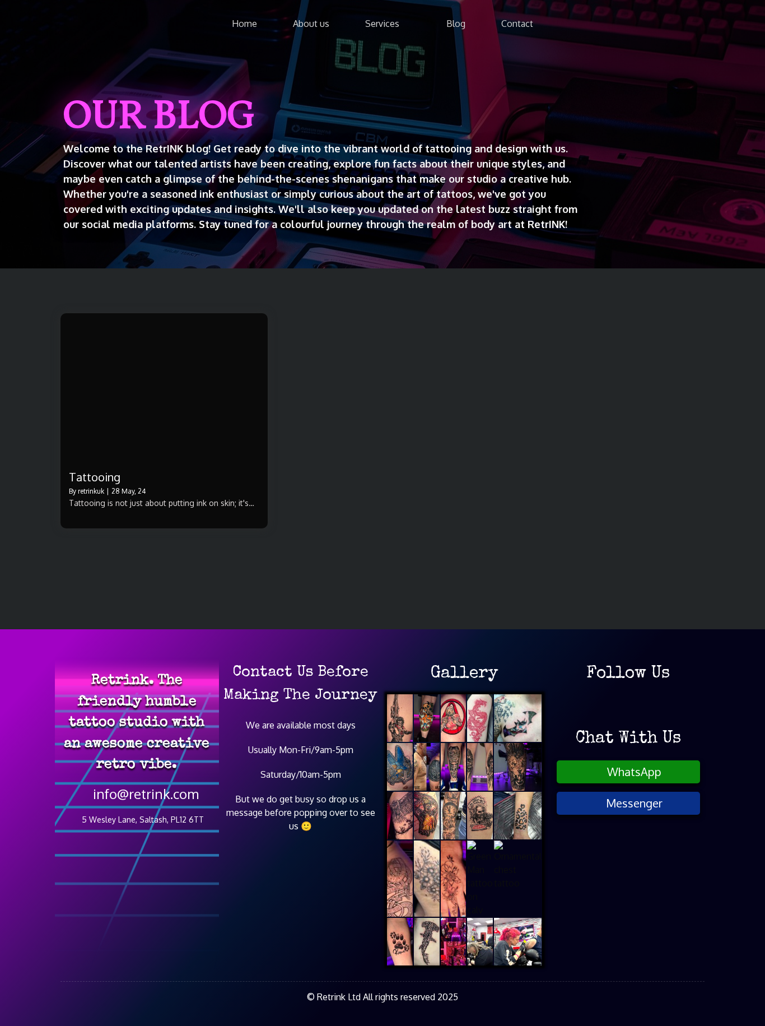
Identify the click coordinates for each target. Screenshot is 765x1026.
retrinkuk (91, 491)
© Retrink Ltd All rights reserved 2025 (382, 996)
